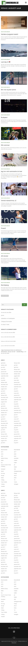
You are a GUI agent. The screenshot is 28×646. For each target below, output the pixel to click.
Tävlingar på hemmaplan (6, 321)
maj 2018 (16, 404)
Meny (26, 2)
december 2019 (4, 384)
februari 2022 (17, 363)
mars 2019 (16, 393)
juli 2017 (16, 414)
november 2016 (17, 423)
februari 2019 (4, 395)
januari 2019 (16, 395)
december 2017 (4, 410)
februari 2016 (4, 434)
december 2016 (4, 423)
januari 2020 (16, 382)
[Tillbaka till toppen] (14, 638)
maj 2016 (16, 429)
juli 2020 (3, 378)
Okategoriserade (5, 31)
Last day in (5, 62)
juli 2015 (16, 440)
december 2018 (4, 397)
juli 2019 (16, 388)
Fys (2, 462)
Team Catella (4, 482)
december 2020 (17, 371)
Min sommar (5, 145)
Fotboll (15, 460)
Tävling (2, 480)
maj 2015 (16, 442)
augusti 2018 (4, 401)
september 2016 (17, 425)
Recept (2, 475)
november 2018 (17, 397)
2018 (2, 454)
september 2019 (17, 386)
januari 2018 (16, 408)
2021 (2, 456)
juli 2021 (16, 365)
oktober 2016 (4, 425)
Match (2, 471)
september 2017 (17, 412)
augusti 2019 (4, 388)
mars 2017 (16, 419)
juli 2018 (16, 401)
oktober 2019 (4, 386)
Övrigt (15, 473)
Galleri (15, 462)
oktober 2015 (4, 438)
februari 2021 (17, 369)
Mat (15, 469)
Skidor (2, 477)
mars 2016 (16, 432)
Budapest (4, 117)
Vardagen (16, 484)
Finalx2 (3, 228)
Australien (16, 458)
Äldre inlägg (5, 295)
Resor (15, 475)
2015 (2, 451)
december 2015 (4, 436)
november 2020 (4, 373)
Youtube (3, 486)
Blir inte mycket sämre (8, 90)
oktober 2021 (4, 365)
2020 (15, 454)
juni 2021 (3, 367)
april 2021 (16, 367)
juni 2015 (3, 442)
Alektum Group (4, 458)
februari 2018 (4, 408)
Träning (2, 484)
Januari (2, 315)
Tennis (15, 482)
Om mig (3, 473)
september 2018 (17, 399)
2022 (15, 456)
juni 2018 (3, 404)
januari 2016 (16, 434)
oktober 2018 (4, 399)
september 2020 (4, 376)
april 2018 (3, 406)
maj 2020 (3, 380)
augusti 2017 (4, 414)
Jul (14, 464)
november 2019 (17, 384)
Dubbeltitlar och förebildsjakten (8, 318)
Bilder (2, 460)
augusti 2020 (17, 376)
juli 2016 (16, 427)
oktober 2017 (4, 412)
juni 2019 (3, 391)
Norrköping (5, 285)
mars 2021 (3, 369)
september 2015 (17, 438)
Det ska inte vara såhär (6, 312)
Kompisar (3, 469)
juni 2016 (3, 429)
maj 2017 (16, 417)
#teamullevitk (17, 449)
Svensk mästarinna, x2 (8, 200)
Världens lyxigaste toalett (9, 34)
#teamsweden (4, 449)
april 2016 (3, 432)
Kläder (15, 467)
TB (14, 480)
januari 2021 (3, 371)
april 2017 (3, 419)
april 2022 (3, 363)
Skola (15, 477)
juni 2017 (3, 417)
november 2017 (17, 410)
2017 (15, 451)
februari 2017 (4, 421)
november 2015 (17, 436)
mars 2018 (16, 406)
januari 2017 (16, 421)
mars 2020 (16, 380)
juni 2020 (16, 378)
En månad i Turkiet (5, 324)
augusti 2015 (4, 440)
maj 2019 (16, 391)
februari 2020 (4, 382)
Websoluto (14, 642)
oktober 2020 (17, 373)
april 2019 (3, 393)
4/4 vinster (4, 256)
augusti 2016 (4, 427)
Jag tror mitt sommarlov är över (11, 171)
